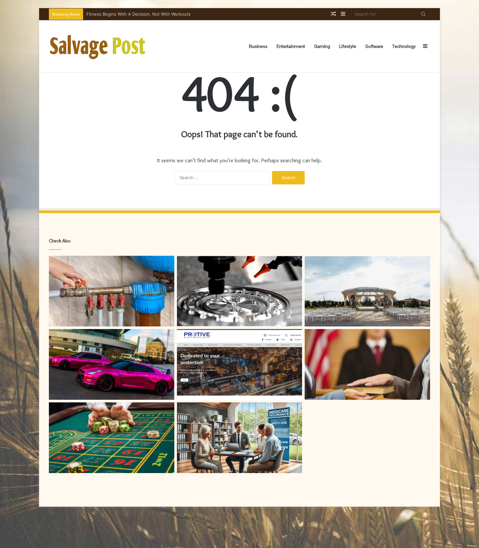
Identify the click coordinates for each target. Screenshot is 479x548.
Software (374, 46)
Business (258, 46)
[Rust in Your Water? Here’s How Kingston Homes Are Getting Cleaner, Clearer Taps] (111, 291)
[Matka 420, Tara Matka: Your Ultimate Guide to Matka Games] (111, 437)
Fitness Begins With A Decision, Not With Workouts (138, 14)
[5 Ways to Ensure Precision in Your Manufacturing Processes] (239, 291)
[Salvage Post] (98, 46)
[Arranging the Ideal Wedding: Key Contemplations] (367, 291)
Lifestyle (347, 46)
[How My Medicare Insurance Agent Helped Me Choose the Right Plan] (239, 437)
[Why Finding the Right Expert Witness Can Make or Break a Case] (367, 364)
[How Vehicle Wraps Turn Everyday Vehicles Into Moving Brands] (111, 364)
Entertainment (291, 46)
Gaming (322, 46)
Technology (404, 46)
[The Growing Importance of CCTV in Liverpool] (239, 364)
